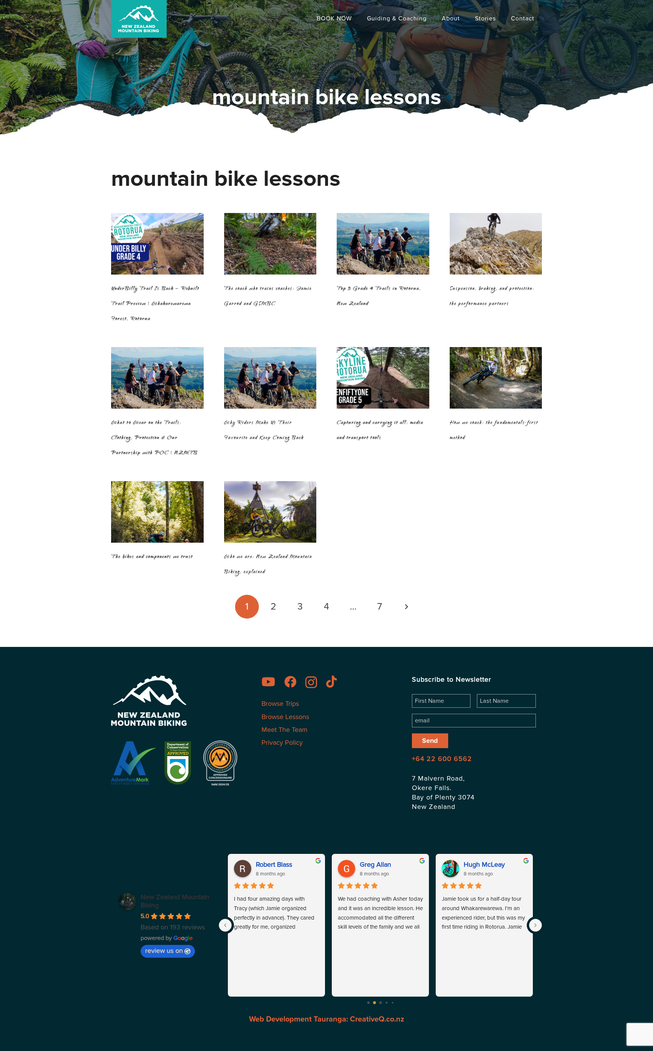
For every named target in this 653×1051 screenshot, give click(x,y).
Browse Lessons (285, 717)
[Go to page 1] (374, 1003)
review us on (164, 950)
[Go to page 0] (368, 1003)
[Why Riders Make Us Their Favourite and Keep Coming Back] (270, 378)
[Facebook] (294, 682)
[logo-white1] (176, 701)
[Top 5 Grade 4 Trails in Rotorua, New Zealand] (383, 244)
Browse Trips (280, 703)
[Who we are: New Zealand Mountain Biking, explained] (270, 512)
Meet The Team (285, 729)
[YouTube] (272, 682)
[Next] (406, 607)
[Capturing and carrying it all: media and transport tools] (383, 378)
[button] (432, 18)
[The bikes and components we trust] (157, 512)
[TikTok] (335, 682)
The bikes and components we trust (152, 557)
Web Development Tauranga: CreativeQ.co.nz (326, 1019)
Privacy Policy (282, 742)
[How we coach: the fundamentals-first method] (496, 378)
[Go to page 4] (392, 1003)
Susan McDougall (489, 864)
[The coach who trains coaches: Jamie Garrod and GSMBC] (270, 244)
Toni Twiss (375, 864)
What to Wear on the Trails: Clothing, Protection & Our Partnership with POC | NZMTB (154, 438)
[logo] (139, 19)
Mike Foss (271, 864)
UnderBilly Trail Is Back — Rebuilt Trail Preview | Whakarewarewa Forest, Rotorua (155, 304)
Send (430, 740)
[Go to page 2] (380, 1002)
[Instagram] (315, 682)
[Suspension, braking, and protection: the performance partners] (496, 244)
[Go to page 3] (386, 1003)
